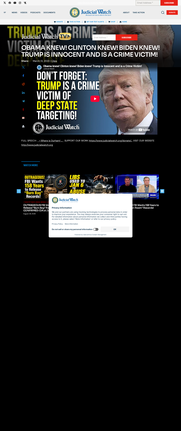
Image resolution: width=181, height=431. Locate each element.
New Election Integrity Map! (90, 3)
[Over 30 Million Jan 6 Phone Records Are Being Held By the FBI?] (91, 186)
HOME (124, 22)
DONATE (59, 22)
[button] (4, 12)
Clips (54, 61)
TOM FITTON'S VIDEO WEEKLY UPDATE (38, 202)
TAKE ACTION (75, 22)
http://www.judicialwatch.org (37, 145)
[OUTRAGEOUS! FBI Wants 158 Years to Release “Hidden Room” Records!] (137, 186)
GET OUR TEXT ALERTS (95, 22)
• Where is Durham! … (51, 140)
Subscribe (169, 3)
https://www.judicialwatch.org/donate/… (110, 140)
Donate (172, 12)
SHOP (113, 22)
